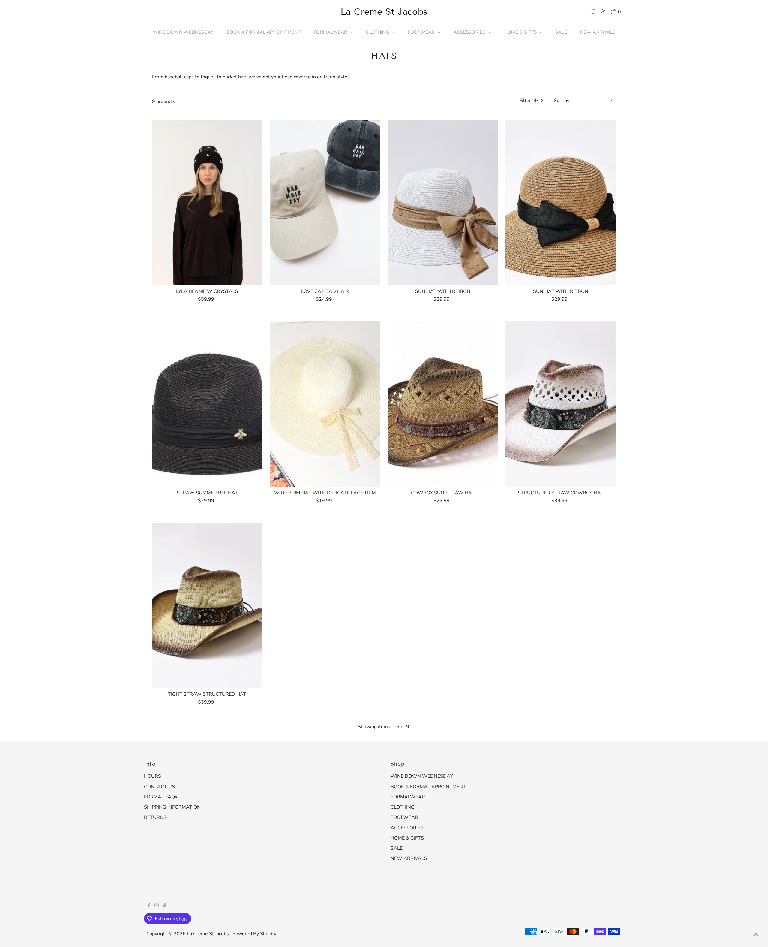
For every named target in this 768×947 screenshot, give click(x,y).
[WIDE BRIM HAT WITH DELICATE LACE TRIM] (325, 404)
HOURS (152, 776)
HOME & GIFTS (521, 32)
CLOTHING (378, 32)
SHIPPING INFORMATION (172, 807)
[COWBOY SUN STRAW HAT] (443, 404)
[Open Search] (593, 11)
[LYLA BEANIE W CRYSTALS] (207, 202)
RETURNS (155, 817)
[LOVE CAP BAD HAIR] (325, 202)
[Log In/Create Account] (603, 11)
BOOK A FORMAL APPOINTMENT (264, 32)
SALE (561, 32)
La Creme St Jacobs (384, 11)
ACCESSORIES (470, 32)
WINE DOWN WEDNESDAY (183, 32)
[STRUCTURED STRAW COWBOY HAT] (561, 404)
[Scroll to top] (756, 935)
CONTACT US (159, 786)
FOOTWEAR (422, 32)
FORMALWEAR (331, 32)
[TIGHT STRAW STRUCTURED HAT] (207, 605)
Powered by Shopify (254, 933)
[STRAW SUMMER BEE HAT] (207, 404)
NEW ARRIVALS (598, 32)
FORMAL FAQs (160, 797)
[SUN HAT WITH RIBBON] (443, 202)
